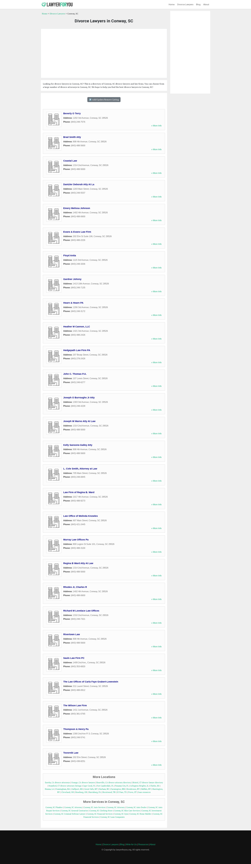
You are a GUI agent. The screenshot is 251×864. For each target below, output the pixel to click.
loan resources (144, 792)
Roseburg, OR (81, 792)
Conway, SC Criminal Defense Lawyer (69, 814)
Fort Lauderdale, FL (105, 786)
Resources (143, 844)
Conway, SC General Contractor (74, 810)
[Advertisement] (104, 53)
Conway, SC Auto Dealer (136, 807)
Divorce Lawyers (185, 4)
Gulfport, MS (77, 789)
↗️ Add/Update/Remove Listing (104, 99)
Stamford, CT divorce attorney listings (65, 786)
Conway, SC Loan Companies (112, 817)
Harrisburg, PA (95, 792)
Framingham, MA (63, 789)
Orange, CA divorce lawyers (83, 782)
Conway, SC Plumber (54, 807)
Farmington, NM (118, 789)
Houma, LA (49, 789)
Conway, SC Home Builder (140, 814)
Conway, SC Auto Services (94, 807)
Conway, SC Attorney (73, 807)
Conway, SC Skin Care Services (127, 810)
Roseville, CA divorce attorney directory (113, 782)
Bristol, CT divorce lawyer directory (148, 782)
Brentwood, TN (108, 792)
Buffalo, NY (146, 789)
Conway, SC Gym (121, 814)
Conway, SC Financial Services (100, 814)
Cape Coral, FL (89, 786)
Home (172, 4)
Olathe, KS (154, 786)
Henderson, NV (133, 789)
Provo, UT (132, 792)
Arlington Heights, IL (139, 786)
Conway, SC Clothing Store (101, 810)
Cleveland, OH (67, 792)
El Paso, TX (122, 792)
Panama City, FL (122, 786)
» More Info (156, 126)
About (206, 4)
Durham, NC (104, 789)
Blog (198, 4)
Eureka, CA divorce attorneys (57, 782)
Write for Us (131, 844)
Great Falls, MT (91, 789)
